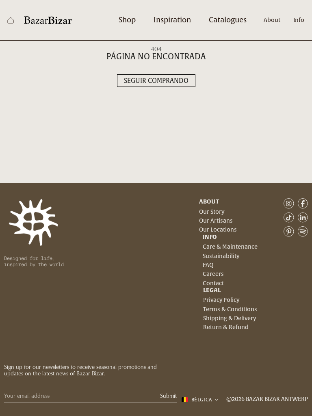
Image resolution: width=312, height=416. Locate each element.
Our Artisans (216, 221)
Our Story (211, 212)
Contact (213, 283)
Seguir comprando (156, 81)
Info (298, 20)
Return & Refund (226, 327)
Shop (127, 20)
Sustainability (221, 256)
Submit (168, 395)
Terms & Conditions (230, 309)
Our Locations (218, 230)
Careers (213, 274)
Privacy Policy (221, 300)
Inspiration (172, 20)
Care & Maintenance (230, 247)
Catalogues (228, 20)
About (272, 20)
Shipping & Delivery (229, 318)
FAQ (208, 265)
